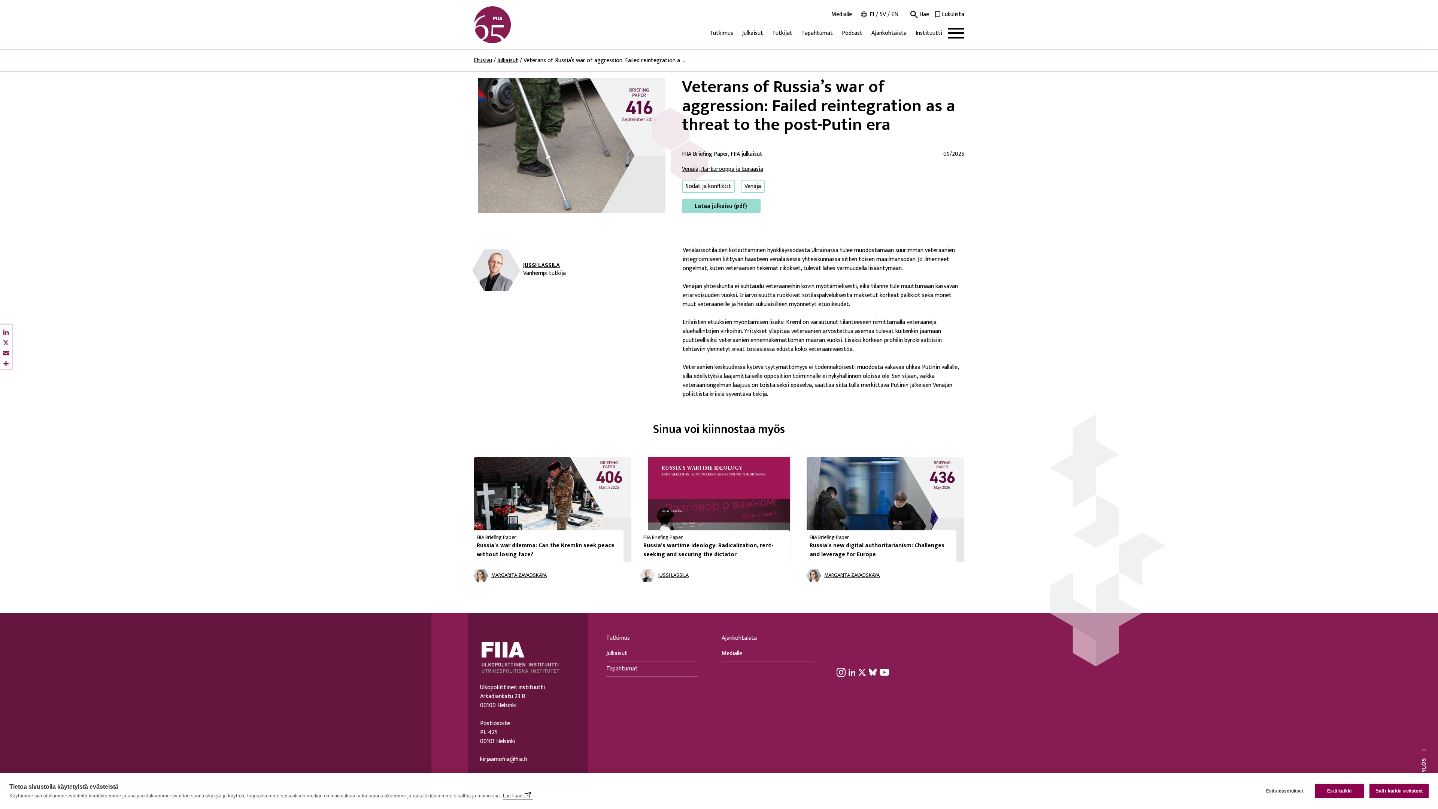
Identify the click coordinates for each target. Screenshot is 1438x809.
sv (883, 14)
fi (872, 14)
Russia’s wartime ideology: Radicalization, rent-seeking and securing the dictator (708, 550)
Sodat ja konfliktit (708, 186)
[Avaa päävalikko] (956, 33)
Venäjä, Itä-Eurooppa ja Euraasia (722, 169)
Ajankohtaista (889, 33)
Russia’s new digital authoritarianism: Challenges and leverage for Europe (877, 550)
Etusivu (483, 60)
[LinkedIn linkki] (852, 671)
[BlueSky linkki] (873, 671)
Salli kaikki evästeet (1399, 791)
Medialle (841, 14)
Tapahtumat (817, 33)
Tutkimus (721, 33)
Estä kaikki (1339, 791)
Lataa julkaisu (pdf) (721, 206)
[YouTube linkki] (884, 671)
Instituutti (929, 33)
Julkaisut (752, 33)
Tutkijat (782, 33)
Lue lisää (512, 796)
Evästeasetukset (1285, 791)
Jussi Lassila (541, 265)
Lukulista (953, 14)
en (894, 14)
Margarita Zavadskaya (519, 575)
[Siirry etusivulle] (510, 24)
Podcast (852, 33)
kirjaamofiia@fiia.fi (503, 759)
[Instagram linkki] (841, 671)
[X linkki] (862, 671)
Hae (923, 14)
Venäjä (752, 186)
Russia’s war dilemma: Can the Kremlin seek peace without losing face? (546, 550)
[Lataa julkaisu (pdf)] (572, 145)
